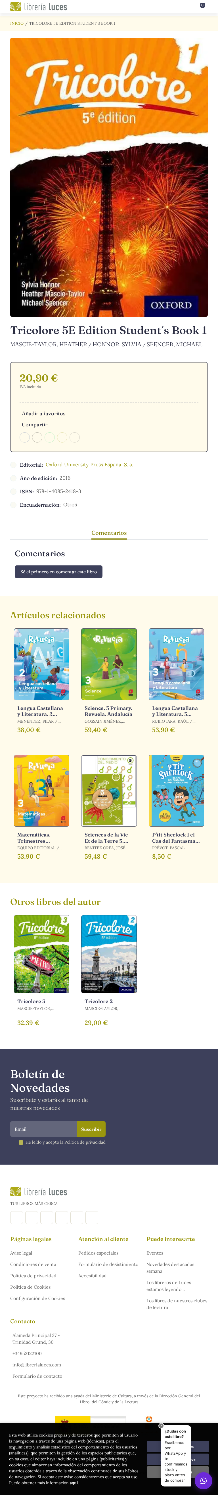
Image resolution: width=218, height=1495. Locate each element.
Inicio (17, 23)
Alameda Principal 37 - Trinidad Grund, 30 (36, 1338)
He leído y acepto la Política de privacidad (66, 1142)
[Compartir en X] (37, 437)
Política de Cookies (30, 1287)
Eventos (154, 1253)
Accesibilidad (92, 1275)
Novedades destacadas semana (170, 1267)
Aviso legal (21, 1253)
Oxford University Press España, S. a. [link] (89, 464)
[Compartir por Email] (62, 437)
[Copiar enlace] (75, 437)
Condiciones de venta (33, 1264)
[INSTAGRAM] (31, 1217)
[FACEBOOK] (16, 1217)
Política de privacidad (33, 1275)
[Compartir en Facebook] (25, 437)
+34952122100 (27, 1353)
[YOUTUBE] (76, 1217)
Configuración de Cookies (37, 1298)
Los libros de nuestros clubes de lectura (176, 1304)
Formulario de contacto (37, 1376)
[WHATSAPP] (91, 1217)
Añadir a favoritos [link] (43, 413)
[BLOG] (61, 1217)
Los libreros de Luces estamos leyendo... (168, 1286)
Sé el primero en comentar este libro (58, 571)
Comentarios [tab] (109, 532)
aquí (74, 1482)
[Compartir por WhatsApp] (50, 437)
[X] (46, 1217)
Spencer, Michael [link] (174, 344)
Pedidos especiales (98, 1253)
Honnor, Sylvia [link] (117, 344)
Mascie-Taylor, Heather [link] (48, 344)
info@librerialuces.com (36, 1365)
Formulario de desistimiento (108, 1264)
